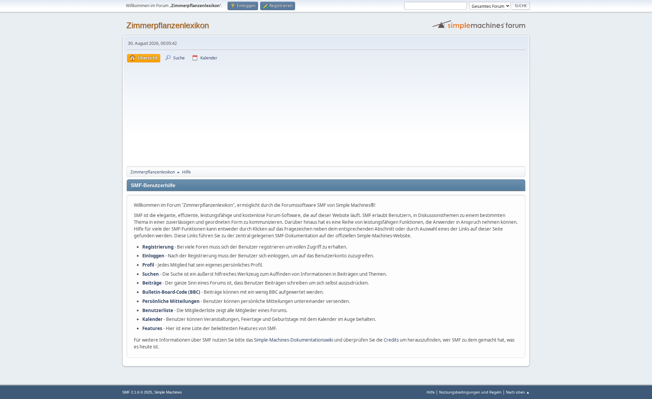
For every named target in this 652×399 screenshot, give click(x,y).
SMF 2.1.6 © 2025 (137, 392)
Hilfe (431, 392)
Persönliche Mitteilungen (171, 301)
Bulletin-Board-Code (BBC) (171, 292)
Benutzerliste (157, 310)
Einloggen (153, 256)
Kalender (152, 319)
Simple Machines (168, 392)
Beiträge (152, 283)
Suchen (150, 274)
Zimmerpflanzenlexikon (167, 25)
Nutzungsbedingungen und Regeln (470, 392)
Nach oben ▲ (518, 392)
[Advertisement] (326, 113)
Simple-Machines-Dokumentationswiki (293, 340)
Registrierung (158, 247)
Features (152, 328)
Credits (391, 340)
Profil (148, 265)
